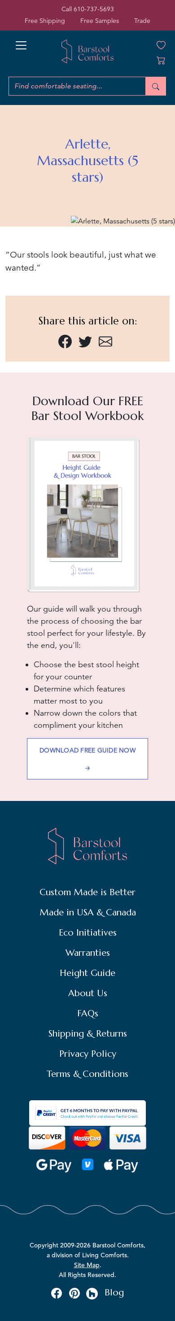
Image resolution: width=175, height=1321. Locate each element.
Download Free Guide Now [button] (87, 750)
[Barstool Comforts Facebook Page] (56, 1293)
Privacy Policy (87, 1053)
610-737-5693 (94, 9)
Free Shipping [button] (45, 21)
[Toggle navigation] (21, 42)
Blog (114, 1292)
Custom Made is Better (87, 892)
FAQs (87, 1013)
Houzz (92, 1293)
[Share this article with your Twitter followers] (85, 341)
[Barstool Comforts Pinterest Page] (74, 1293)
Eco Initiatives (88, 932)
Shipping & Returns (87, 1033)
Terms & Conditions (87, 1074)
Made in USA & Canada (87, 912)
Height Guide (87, 973)
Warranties (88, 952)
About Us (87, 993)
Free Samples (99, 21)
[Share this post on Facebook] (65, 341)
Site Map (87, 1265)
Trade (142, 21)
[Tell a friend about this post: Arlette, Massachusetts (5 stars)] (105, 341)
